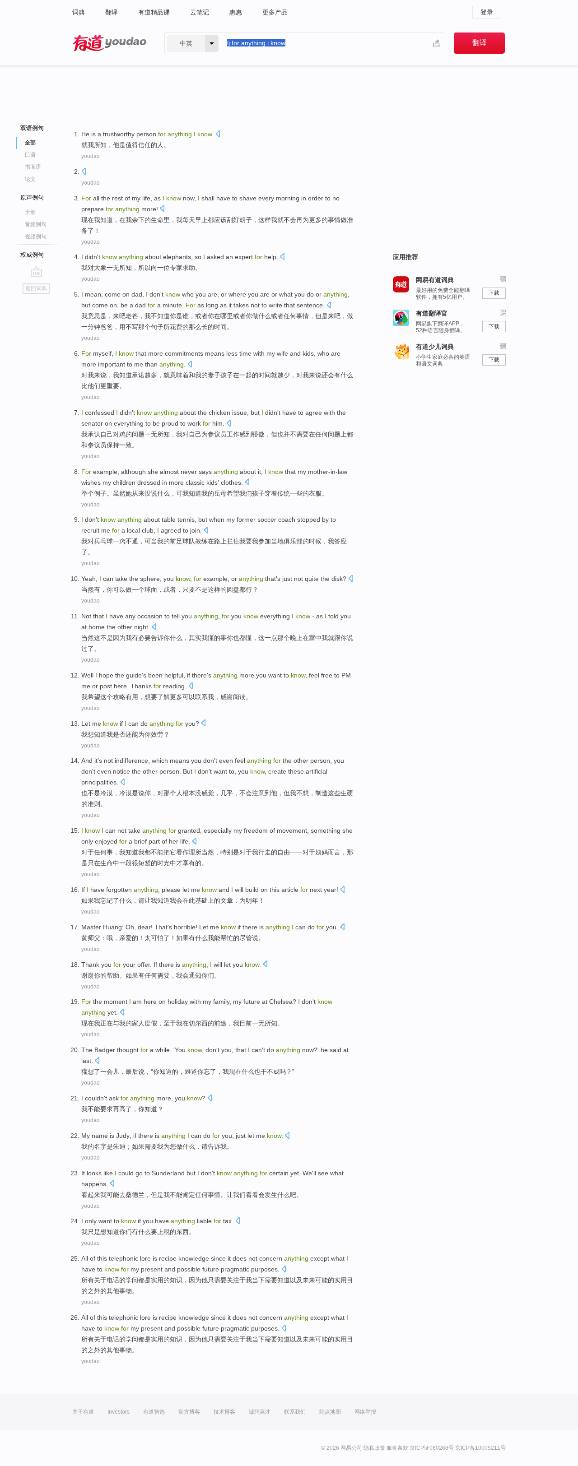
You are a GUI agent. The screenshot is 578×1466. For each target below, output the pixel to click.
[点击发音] (217, 134)
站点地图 (330, 1412)
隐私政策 (374, 1448)
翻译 (111, 12)
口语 (30, 155)
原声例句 (32, 197)
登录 (486, 12)
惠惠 (235, 12)
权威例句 (32, 254)
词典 (78, 12)
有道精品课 (154, 12)
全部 (30, 212)
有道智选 (154, 1412)
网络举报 (365, 1412)
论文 (30, 179)
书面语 (33, 167)
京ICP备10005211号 (480, 1448)
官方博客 (189, 1412)
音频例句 (36, 224)
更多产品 (275, 12)
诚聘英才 (259, 1412)
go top (36, 271)
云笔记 (199, 12)
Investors (118, 1412)
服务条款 (397, 1448)
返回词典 (36, 288)
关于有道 (83, 1412)
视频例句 (36, 236)
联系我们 (295, 1412)
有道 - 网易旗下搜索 (109, 43)
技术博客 (224, 1412)
